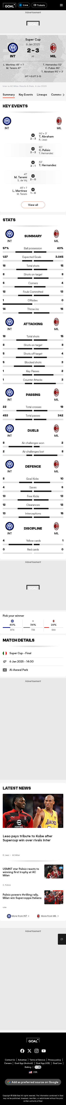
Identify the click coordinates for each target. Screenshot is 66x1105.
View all (33, 205)
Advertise (22, 1060)
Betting (28, 1067)
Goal (18, 1095)
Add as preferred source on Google (35, 1082)
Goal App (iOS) (43, 1063)
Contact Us (10, 1060)
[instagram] (36, 1051)
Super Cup (33, 39)
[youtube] (43, 1051)
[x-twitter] (29, 1051)
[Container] (13, 50)
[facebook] (22, 1051)
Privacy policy (54, 1060)
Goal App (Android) (24, 1063)
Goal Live (57, 1063)
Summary (9, 94)
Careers (8, 1063)
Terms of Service (37, 1060)
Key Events (26, 94)
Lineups (42, 94)
